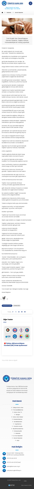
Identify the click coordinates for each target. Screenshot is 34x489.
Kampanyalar (18, 431)
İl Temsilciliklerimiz (18, 410)
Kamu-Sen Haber (18, 417)
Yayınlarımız (18, 424)
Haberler (17, 433)
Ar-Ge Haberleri (17, 436)
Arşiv (18, 440)
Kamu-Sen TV (18, 412)
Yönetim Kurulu (18, 426)
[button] (30, 3)
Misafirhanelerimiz (18, 428)
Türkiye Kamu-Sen (18, 407)
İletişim (18, 414)
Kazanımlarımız (18, 419)
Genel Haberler (18, 438)
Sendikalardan (18, 421)
